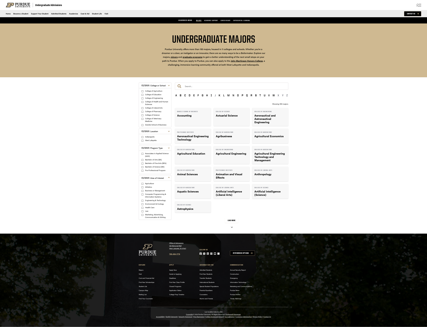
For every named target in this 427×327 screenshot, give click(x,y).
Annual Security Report (238, 270)
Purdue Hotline (235, 294)
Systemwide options (241, 253)
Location (150, 131)
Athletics (148, 187)
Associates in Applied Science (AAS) (157, 154)
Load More (232, 220)
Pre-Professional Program (155, 170)
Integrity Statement (185, 317)
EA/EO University (172, 317)
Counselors (203, 294)
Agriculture (149, 183)
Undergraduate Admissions (48, 5)
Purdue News (234, 290)
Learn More (193, 117)
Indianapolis (150, 136)
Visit (106, 13)
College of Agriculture (153, 91)
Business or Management (155, 190)
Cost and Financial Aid (146, 278)
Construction (234, 274)
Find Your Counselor (146, 298)
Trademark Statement (233, 314)
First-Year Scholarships (146, 282)
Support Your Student (39, 13)
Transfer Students (206, 278)
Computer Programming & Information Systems (155, 195)
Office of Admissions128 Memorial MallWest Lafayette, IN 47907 (177, 246)
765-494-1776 (174, 254)
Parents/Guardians (206, 290)
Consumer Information (244, 317)
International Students (207, 282)
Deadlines (172, 278)
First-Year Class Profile (177, 282)
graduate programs (192, 56)
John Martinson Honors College (247, 60)
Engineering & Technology (155, 200)
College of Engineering (154, 98)
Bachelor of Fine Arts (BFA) (155, 163)
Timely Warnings (235, 298)
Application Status (175, 290)
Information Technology (238, 282)
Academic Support (211, 20)
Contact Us (411, 14)
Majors (199, 20)
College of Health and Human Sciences (156, 103)
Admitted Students (58, 13)
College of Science (152, 115)
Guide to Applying (175, 274)
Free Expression (198, 317)
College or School (154, 85)
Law (146, 211)
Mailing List (143, 294)
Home (8, 13)
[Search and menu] (418, 5)
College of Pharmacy (153, 111)
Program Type (152, 148)
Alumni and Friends (206, 298)
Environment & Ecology (154, 204)
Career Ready (226, 20)
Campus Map (143, 290)
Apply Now (173, 270)
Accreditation (229, 317)
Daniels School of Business (155, 124)
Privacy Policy (257, 317)
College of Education (153, 94)
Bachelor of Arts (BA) (153, 159)
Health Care (149, 207)
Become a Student (20, 13)
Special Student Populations (209, 286)
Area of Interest (153, 178)
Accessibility (160, 317)
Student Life (97, 13)
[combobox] (231, 86)
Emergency (234, 278)
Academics (73, 13)
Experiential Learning (241, 20)
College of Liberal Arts (154, 108)
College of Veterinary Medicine (153, 119)
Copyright (189, 314)
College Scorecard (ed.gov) (214, 317)
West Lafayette (151, 140)
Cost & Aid (85, 13)
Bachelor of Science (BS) (154, 166)
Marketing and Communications (241, 286)
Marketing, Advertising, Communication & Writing (155, 215)
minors (174, 56)
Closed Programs (175, 286)
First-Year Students (206, 274)
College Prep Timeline (176, 294)
